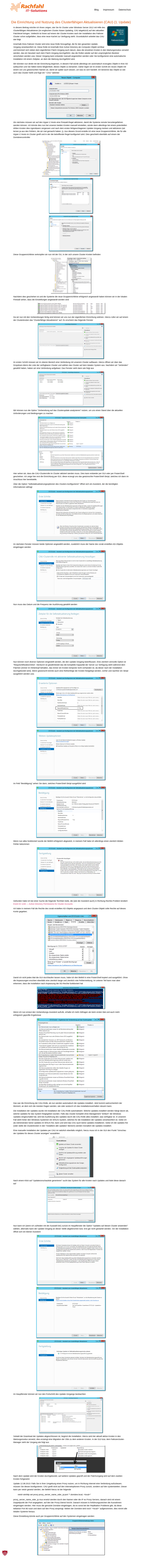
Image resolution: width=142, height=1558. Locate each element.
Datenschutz (125, 9)
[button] (5, 1553)
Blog (96, 9)
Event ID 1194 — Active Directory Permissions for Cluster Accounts (43, 904)
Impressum (108, 9)
